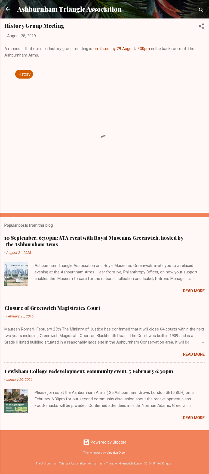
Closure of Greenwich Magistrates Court (52, 308)
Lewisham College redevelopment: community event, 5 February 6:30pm (88, 371)
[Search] (201, 11)
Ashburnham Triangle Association (69, 9)
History (24, 74)
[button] (201, 27)
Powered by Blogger (108, 442)
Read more (194, 290)
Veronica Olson (116, 452)
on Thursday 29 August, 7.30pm (121, 48)
